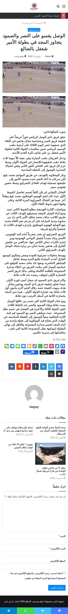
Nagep (34, 407)
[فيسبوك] (59, 366)
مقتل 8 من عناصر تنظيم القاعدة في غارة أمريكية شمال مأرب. (51, 470)
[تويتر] (51, 366)
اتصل (17, 601)
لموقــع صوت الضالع (34, 601)
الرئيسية (40, 23)
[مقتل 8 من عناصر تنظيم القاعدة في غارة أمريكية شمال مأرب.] (50, 454)
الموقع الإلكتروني (58, 561)
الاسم (62, 536)
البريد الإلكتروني (58, 548)
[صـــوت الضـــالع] (34, 6)
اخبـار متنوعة (28, 23)
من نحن (7, 601)
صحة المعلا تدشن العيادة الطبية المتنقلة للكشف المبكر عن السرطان (51, 430)
